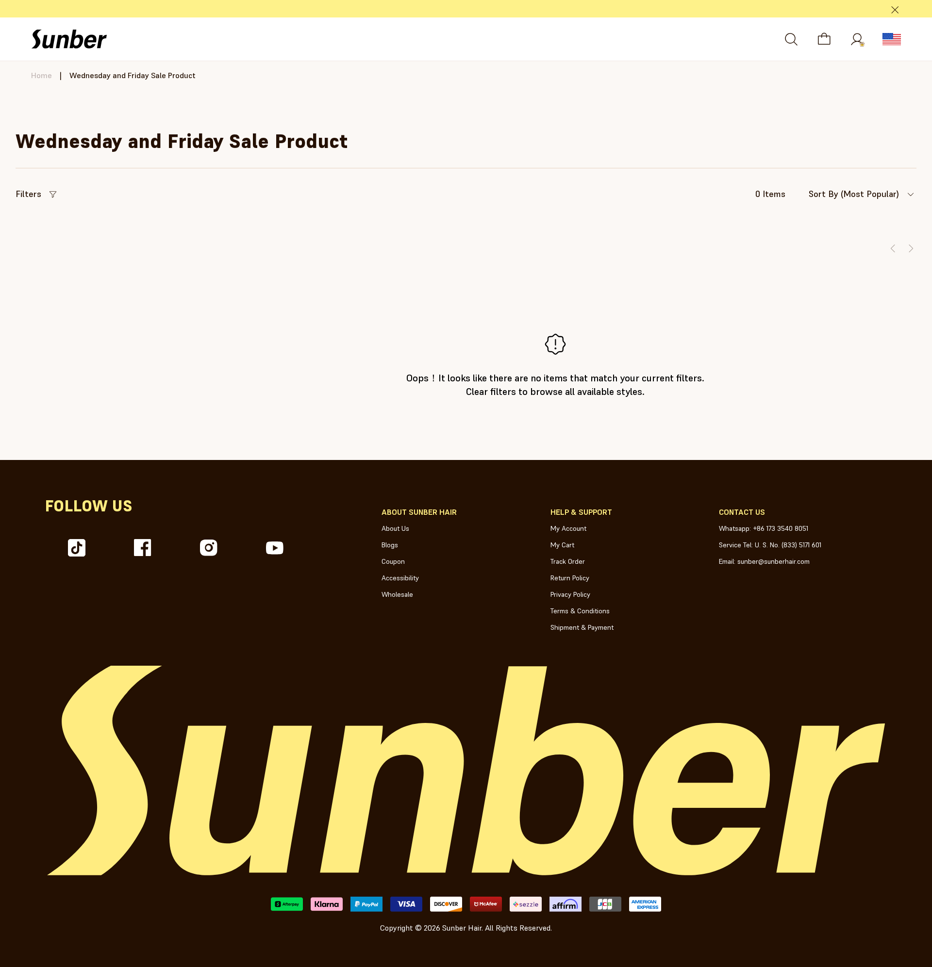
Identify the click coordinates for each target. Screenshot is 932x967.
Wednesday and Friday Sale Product (132, 75)
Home (41, 75)
